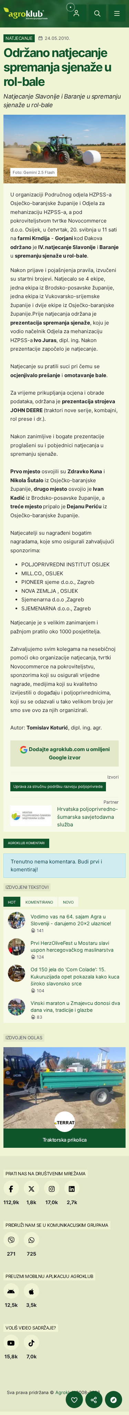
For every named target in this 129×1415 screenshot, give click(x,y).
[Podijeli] (94, 1399)
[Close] (97, 13)
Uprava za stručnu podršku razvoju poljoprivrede (58, 786)
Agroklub (65, 1392)
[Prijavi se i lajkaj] (74, 1399)
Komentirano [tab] (39, 902)
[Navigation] (117, 13)
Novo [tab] (68, 902)
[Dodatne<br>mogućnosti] (113, 1399)
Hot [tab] (12, 902)
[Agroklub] (25, 13)
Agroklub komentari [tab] (26, 843)
